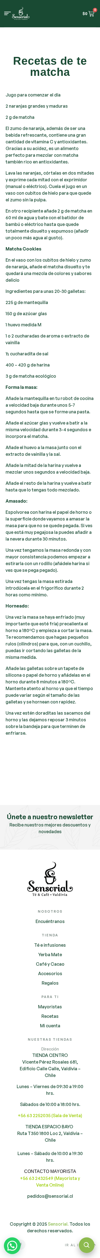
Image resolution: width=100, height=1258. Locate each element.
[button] (12, 1245)
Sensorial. (58, 1224)
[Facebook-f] (21, 1245)
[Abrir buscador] (86, 1245)
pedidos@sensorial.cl (50, 1196)
